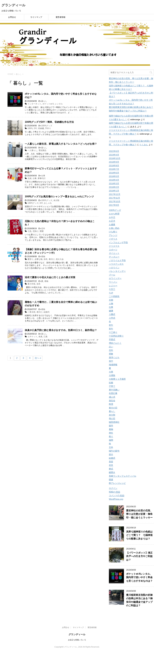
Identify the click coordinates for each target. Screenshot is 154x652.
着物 (43, 256)
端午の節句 (114, 451)
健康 (111, 311)
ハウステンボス (116, 264)
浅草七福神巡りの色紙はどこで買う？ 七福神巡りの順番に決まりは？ (139, 535)
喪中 (111, 361)
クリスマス (114, 246)
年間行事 (113, 393)
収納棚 (41, 128)
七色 (29, 231)
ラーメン (113, 282)
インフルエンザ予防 (118, 242)
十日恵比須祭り (116, 336)
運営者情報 (60, 17)
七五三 (112, 289)
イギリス (113, 239)
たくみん (144, 144)
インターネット (34, 104)
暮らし (44, 101)
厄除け (35, 231)
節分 (111, 454)
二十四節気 (114, 296)
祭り (111, 436)
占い (111, 346)
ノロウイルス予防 (117, 260)
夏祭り (30, 259)
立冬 (111, 447)
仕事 (43, 176)
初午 (111, 325)
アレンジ (113, 235)
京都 (111, 300)
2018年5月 (114, 176)
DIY (35, 128)
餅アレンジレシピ (117, 483)
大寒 (111, 372)
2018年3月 (114, 183)
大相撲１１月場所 (117, 379)
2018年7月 (114, 169)
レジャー (113, 285)
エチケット (32, 336)
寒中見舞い (114, 390)
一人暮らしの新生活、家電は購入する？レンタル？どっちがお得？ (61, 143)
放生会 (112, 400)
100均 (30, 128)
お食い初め (114, 228)
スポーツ (113, 249)
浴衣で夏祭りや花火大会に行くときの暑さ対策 (50, 277)
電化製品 (42, 150)
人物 (111, 303)
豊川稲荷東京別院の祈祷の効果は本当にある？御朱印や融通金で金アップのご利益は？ (139, 600)
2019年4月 (114, 155)
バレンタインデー (117, 271)
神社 (111, 433)
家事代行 (42, 178)
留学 (111, 425)
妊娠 (111, 382)
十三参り (113, 332)
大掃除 (112, 375)
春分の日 (113, 408)
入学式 (112, 318)
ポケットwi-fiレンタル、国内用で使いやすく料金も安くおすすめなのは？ (139, 577)
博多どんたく (115, 343)
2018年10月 (114, 158)
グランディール (14, 5)
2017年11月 (114, 198)
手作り (48, 128)
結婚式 (46, 312)
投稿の (114, 492)
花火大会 (60, 259)
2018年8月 (114, 165)
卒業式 (112, 339)
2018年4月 (114, 180)
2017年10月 (114, 201)
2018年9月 (114, 162)
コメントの (116, 495)
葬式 (111, 469)
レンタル (59, 104)
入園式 (112, 314)
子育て (112, 386)
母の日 (112, 418)
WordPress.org (116, 499)
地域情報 (113, 364)
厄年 (43, 228)
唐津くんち (114, 357)
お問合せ (12, 17)
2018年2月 (114, 187)
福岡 (111, 440)
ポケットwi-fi (48, 104)
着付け (52, 259)
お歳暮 (112, 224)
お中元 (112, 217)
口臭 (46, 336)
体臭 (40, 336)
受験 (111, 354)
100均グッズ (46, 126)
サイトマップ (36, 17)
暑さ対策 (31, 284)
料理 (111, 404)
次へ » (38, 358)
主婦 (29, 178)
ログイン (113, 488)
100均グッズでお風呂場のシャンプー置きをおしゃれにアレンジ (59, 196)
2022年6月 (114, 151)
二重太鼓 (31, 312)
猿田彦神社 (114, 422)
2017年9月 (114, 205)
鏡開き (112, 472)
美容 (111, 461)
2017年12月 (114, 194)
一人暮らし (32, 150)
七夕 (111, 293)
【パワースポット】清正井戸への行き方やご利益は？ (139, 556)
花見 (111, 465)
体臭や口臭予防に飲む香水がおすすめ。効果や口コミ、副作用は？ (61, 330)
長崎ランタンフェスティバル (122, 476)
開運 (42, 231)
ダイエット (114, 253)
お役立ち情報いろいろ (77, 640)
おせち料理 (114, 214)
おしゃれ (48, 203)
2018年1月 (114, 190)
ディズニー (114, 257)
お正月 (112, 221)
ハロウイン (114, 267)
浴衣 (46, 259)
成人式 (112, 397)
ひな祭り (113, 232)
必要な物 (38, 259)
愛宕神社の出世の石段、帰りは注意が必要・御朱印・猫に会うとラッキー (139, 514)
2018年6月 (114, 173)
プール (112, 275)
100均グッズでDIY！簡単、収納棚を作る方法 (49, 122)
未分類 (56, 200)
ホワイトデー (115, 278)
